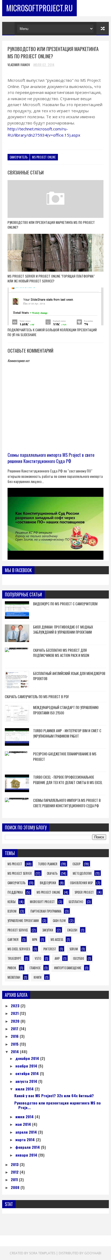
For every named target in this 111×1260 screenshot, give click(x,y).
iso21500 (78, 958)
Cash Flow (59, 920)
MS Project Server (20, 873)
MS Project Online (44, 157)
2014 (15, 1051)
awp (57, 958)
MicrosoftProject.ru (39, 7)
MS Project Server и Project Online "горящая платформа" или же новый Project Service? (51, 278)
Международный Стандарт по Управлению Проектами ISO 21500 (66, 710)
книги (37, 977)
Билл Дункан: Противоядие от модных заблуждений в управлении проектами (63, 629)
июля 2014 (25, 1089)
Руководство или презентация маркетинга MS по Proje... (57, 1105)
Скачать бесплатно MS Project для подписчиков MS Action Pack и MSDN (61, 652)
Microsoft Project (42, 902)
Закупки (47, 930)
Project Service (18, 930)
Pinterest (49, 949)
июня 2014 (25, 1116)
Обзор (76, 864)
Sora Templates (42, 1253)
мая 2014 (23, 1124)
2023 (15, 1005)
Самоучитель (18, 157)
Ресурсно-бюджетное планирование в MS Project (64, 756)
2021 (15, 1013)
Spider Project (84, 892)
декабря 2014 (27, 1058)
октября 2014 (27, 1073)
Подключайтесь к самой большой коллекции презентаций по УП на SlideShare (52, 332)
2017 (15, 1028)
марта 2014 (25, 1139)
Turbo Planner (47, 864)
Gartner (13, 939)
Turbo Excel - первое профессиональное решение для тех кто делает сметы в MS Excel (67, 779)
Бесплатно (76, 902)
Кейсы (12, 902)
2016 (15, 1036)
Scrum (74, 949)
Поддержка (15, 892)
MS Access (57, 939)
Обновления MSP (81, 883)
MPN (34, 939)
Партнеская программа (45, 911)
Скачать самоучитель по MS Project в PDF (37, 696)
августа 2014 (26, 1081)
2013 (15, 1164)
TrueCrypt (14, 958)
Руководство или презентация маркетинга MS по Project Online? (51, 224)
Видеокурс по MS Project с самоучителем (65, 603)
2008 (15, 1187)
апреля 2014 (26, 1132)
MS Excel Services (19, 949)
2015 (15, 1044)
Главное (35, 968)
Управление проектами (23, 920)
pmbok (12, 968)
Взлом (12, 911)
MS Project (15, 864)
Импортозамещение (67, 968)
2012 (15, 1172)
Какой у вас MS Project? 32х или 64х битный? (54, 1095)
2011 (15, 1179)
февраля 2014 (28, 1147)
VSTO (38, 958)
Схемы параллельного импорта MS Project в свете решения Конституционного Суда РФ (51, 457)
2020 (15, 1021)
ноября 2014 (26, 1066)
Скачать (52, 873)
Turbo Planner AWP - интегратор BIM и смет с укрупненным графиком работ (67, 733)
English (72, 930)
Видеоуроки (48, 883)
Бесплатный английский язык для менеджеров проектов (69, 676)
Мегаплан (14, 977)
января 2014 (26, 1155)
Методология (82, 873)
